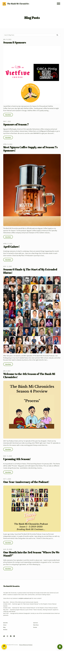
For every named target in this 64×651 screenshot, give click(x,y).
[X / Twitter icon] (4, 636)
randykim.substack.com (24, 598)
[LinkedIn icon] (14, 636)
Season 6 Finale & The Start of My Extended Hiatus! (30, 271)
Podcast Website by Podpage (25, 644)
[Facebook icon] (11, 636)
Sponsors (35, 622)
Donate (35, 627)
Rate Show (35, 625)
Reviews (5, 629)
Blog (4, 627)
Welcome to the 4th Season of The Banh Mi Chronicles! (29, 375)
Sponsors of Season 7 (16, 124)
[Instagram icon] (7, 636)
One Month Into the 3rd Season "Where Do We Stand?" (31, 553)
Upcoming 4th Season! (17, 459)
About (4, 625)
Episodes (5, 622)
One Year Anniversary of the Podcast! (26, 482)
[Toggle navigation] (58, 3)
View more (8, 114)
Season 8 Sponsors (14, 42)
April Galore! (11, 246)
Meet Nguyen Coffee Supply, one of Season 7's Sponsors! (30, 148)
